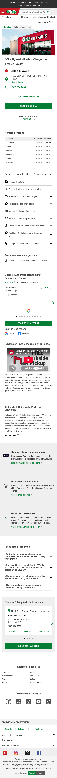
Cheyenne (10, 17)
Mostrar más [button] (10, 434)
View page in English (46, 22)
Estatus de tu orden (43, 729)
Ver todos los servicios (43, 174)
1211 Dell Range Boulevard (25, 611)
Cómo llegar (17, 81)
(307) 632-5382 (14, 626)
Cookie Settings (20, 773)
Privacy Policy (45, 768)
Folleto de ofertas (28, 96)
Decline (41, 773)
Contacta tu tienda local (14, 729)
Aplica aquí (28, 119)
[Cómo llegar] (40, 31)
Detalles (11, 631)
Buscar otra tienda (29, 646)
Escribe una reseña (28, 323)
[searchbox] (35, 11)
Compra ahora (28, 106)
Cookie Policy (29, 768)
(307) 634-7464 (18, 87)
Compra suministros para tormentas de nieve (28, 260)
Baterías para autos (22, 27)
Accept (32, 773)
